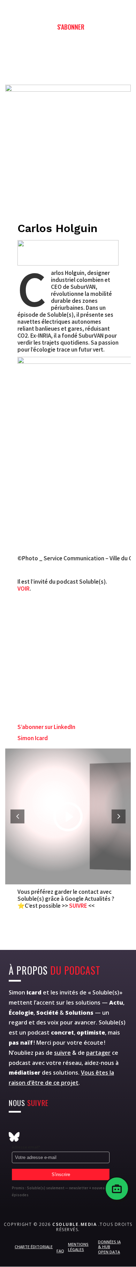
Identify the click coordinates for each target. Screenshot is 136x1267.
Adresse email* (26, 1147)
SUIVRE (78, 905)
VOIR (23, 588)
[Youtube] (48, 1126)
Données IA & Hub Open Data (109, 1246)
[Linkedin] (82, 1126)
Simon (25, 992)
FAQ (60, 1250)
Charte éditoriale (34, 1246)
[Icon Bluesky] (14, 1136)
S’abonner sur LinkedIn (46, 727)
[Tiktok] (99, 1126)
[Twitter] (31, 1126)
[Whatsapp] (65, 1126)
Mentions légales (78, 1247)
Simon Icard (32, 738)
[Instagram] (14, 1126)
